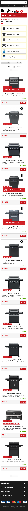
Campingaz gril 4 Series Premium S (14, 227)
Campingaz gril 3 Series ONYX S (14, 193)
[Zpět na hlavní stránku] (2, 19)
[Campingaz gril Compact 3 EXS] (14, 382)
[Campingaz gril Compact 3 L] (14, 449)
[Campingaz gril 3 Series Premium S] (14, 116)
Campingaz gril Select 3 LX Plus (14, 360)
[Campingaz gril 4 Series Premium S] (14, 216)
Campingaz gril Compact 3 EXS (14, 393)
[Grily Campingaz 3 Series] (4, 34)
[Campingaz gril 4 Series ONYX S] (14, 249)
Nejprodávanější (5, 62)
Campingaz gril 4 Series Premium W (14, 94)
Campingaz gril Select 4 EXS (14, 293)
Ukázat (8, 66)
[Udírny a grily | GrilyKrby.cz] (14, 10)
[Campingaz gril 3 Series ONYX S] (14, 183)
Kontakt (12, 6)
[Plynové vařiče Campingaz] (4, 51)
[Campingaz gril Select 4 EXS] (14, 282)
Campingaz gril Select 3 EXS (14, 326)
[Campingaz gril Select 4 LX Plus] (14, 149)
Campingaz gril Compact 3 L (14, 460)
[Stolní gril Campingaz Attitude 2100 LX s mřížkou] (14, 416)
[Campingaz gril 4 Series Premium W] (14, 83)
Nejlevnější (13, 62)
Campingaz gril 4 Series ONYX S (14, 260)
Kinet (14, 507)
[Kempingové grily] (4, 57)
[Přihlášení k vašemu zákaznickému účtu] (2, 5)
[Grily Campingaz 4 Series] (4, 28)
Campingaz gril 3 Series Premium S (14, 127)
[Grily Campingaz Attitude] (4, 45)
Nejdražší (19, 62)
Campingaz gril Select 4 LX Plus (14, 160)
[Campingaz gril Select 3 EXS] (14, 316)
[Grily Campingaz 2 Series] (4, 40)
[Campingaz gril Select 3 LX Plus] (14, 349)
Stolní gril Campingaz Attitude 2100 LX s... (14, 426)
